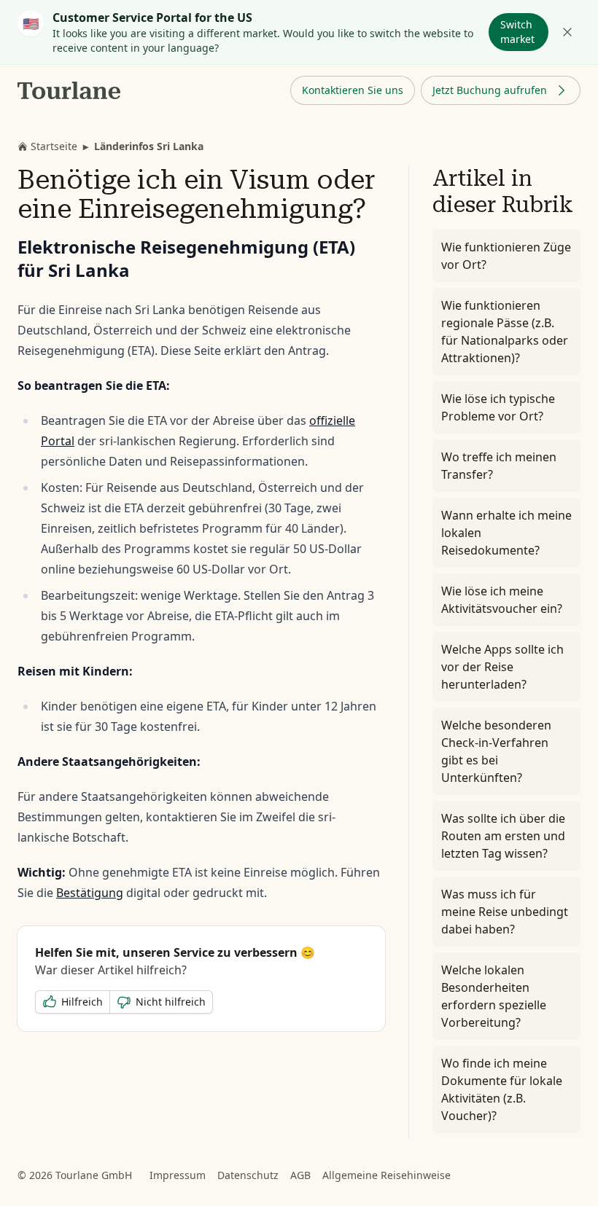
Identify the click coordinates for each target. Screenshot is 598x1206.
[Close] (567, 32)
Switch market (517, 31)
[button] (352, 90)
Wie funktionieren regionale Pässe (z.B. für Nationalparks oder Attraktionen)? (504, 331)
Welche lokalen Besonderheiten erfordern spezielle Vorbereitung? (493, 996)
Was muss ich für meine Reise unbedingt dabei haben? (504, 911)
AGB (300, 1175)
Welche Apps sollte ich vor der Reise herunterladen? (502, 666)
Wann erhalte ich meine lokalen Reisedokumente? (506, 532)
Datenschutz (248, 1175)
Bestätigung (89, 893)
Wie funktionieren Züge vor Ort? (506, 256)
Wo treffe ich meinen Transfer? (498, 465)
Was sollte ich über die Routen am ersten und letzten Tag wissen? (503, 835)
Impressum (178, 1175)
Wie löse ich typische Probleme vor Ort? (498, 407)
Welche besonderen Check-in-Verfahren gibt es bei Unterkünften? (496, 751)
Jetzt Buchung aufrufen (489, 90)
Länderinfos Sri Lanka (148, 146)
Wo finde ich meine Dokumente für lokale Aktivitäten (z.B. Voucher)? (501, 1089)
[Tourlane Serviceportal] (70, 90)
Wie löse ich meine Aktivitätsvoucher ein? (501, 599)
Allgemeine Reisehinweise (386, 1175)
